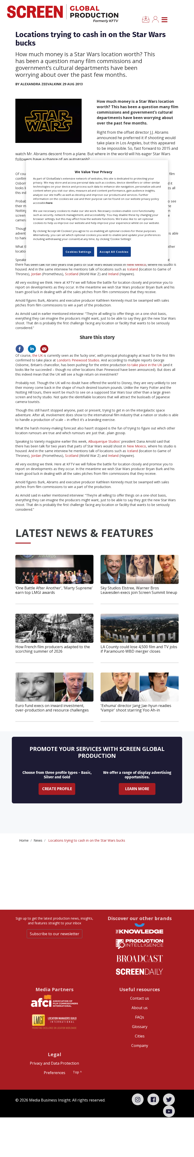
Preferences (54, 1072)
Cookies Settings (78, 251)
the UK (37, 355)
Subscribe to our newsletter (54, 933)
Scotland (71, 274)
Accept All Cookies (114, 251)
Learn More (137, 788)
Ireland (113, 274)
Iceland (132, 269)
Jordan (36, 274)
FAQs (139, 1017)
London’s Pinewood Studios (78, 360)
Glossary (139, 1026)
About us (140, 1007)
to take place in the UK (144, 365)
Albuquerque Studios (104, 441)
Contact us (139, 998)
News (38, 840)
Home (24, 840)
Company (139, 1045)
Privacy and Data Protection (54, 1063)
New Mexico (136, 264)
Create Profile (57, 788)
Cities (140, 1036)
